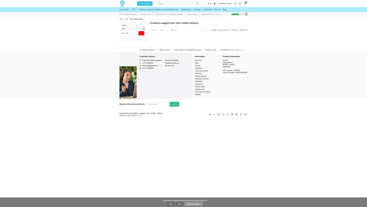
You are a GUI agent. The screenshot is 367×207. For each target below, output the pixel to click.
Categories (199, 68)
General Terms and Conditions (128, 113)
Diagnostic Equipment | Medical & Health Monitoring (158, 9)
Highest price (244, 30)
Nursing (197, 9)
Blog (224, 9)
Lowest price (234, 30)
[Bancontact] (228, 114)
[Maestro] (237, 114)
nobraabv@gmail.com (150, 66)
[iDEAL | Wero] (210, 114)
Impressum (199, 84)
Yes (170, 204)
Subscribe (174, 104)
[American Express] (241, 114)
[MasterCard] (219, 114)
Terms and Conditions (203, 92)
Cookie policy (200, 89)
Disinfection (186, 9)
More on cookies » (194, 204)
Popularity (214, 30)
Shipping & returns (202, 79)
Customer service (224, 4)
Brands (197, 66)
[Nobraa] (126, 3)
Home (121, 19)
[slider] (123, 29)
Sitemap (198, 94)
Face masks (123, 9)
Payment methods (171, 60)
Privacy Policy (151, 113)
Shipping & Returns (172, 63)
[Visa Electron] (232, 114)
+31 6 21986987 (148, 63)
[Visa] (223, 114)
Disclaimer (198, 81)
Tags (126, 19)
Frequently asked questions (152, 60)
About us (217, 9)
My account (169, 66)
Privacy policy (200, 86)
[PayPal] (215, 114)
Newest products (223, 30)
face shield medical (136, 19)
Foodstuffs (208, 9)
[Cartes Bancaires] (245, 114)
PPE (133, 9)
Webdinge (140, 115)
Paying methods (201, 76)
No (179, 204)
